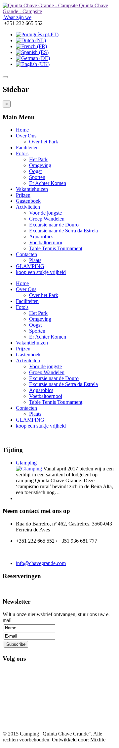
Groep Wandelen (46, 219)
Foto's (22, 153)
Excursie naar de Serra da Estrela (63, 230)
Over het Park (43, 141)
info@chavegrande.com (41, 563)
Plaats (35, 260)
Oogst (35, 171)
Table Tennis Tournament (55, 248)
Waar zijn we (17, 17)
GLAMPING (30, 266)
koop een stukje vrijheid (41, 272)
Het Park (38, 159)
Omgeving (40, 165)
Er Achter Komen (47, 183)
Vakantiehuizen (32, 189)
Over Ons (26, 135)
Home (22, 130)
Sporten (37, 177)
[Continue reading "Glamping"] (29, 468)
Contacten (26, 254)
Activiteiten (28, 207)
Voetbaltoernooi (45, 242)
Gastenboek (28, 201)
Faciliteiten (27, 147)
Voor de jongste (45, 213)
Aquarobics (41, 236)
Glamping (26, 462)
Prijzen (23, 195)
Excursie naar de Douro (54, 224)
